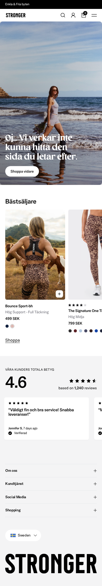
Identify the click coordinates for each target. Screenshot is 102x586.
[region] (51, 271)
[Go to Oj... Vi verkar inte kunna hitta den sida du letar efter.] (51, 103)
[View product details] (35, 314)
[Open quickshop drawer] (59, 294)
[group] (35, 271)
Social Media (15, 497)
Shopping (12, 510)
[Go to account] (73, 15)
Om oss (11, 470)
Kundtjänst (14, 483)
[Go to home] (15, 15)
